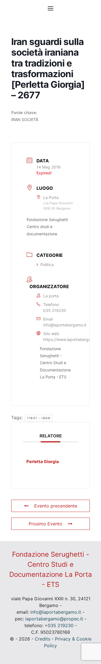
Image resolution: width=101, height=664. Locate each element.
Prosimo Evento (45, 524)
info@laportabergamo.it (64, 324)
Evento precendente (55, 506)
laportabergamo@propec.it (54, 619)
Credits (42, 639)
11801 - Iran (38, 418)
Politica (47, 264)
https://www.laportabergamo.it (71, 339)
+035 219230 (59, 625)
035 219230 (54, 310)
